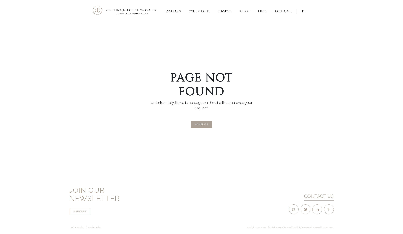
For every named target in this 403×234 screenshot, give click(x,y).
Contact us (319, 196)
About (244, 11)
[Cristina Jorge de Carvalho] (125, 10)
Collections (199, 11)
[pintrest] (305, 209)
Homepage (201, 124)
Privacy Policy (77, 227)
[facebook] (329, 209)
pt (304, 11)
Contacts (283, 11)
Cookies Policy (95, 227)
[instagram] (293, 209)
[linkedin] (317, 209)
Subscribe (79, 211)
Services (224, 11)
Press (262, 11)
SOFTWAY (328, 227)
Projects (173, 11)
